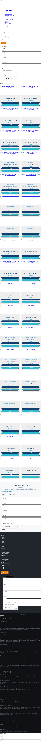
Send (3, 80)
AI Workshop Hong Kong (31, 317)
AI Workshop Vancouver (10, 361)
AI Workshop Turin (30, 448)
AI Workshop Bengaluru (10, 448)
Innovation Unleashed (8, 16)
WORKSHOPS (9, 19)
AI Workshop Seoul (10, 339)
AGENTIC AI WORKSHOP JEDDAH (30, 98)
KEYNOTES (8, 11)
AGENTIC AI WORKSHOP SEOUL (10, 98)
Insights (5, 29)
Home (5, 7)
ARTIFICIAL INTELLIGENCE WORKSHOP (10, 315)
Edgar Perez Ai (6, 26)
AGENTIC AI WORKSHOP (10, 140)
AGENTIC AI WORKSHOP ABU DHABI (10, 186)
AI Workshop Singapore (10, 404)
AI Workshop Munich (31, 404)
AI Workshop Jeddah (31, 426)
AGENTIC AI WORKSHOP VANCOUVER (30, 229)
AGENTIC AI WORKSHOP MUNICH (30, 273)
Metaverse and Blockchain (9, 23)
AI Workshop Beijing (10, 317)
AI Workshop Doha (10, 383)
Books (5, 30)
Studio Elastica (22, 614)
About (5, 31)
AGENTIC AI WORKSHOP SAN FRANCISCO (10, 251)
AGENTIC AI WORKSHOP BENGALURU (30, 186)
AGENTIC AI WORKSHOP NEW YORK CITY (10, 164)
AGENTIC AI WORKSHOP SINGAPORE (10, 142)
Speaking (5, 8)
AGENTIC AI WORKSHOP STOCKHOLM (30, 208)
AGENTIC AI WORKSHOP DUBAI (31, 164)
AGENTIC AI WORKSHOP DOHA (31, 120)
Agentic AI (6, 21)
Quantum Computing (8, 22)
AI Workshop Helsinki (10, 470)
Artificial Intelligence (8, 14)
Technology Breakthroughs (9, 15)
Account (5, 32)
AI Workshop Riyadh (31, 383)
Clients (5, 27)
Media (5, 28)
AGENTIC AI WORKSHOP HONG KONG (10, 229)
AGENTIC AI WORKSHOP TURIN (31, 251)
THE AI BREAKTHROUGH (31, 470)
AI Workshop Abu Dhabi (30, 295)
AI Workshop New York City (31, 339)
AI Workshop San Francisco (30, 361)
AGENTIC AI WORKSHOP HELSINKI (10, 208)
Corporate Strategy (5, 560)
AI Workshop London (10, 426)
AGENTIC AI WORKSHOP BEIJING (30, 142)
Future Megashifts (4, 549)
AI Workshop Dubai (10, 295)
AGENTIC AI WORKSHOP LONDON (10, 273)
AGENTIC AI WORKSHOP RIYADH (10, 120)
